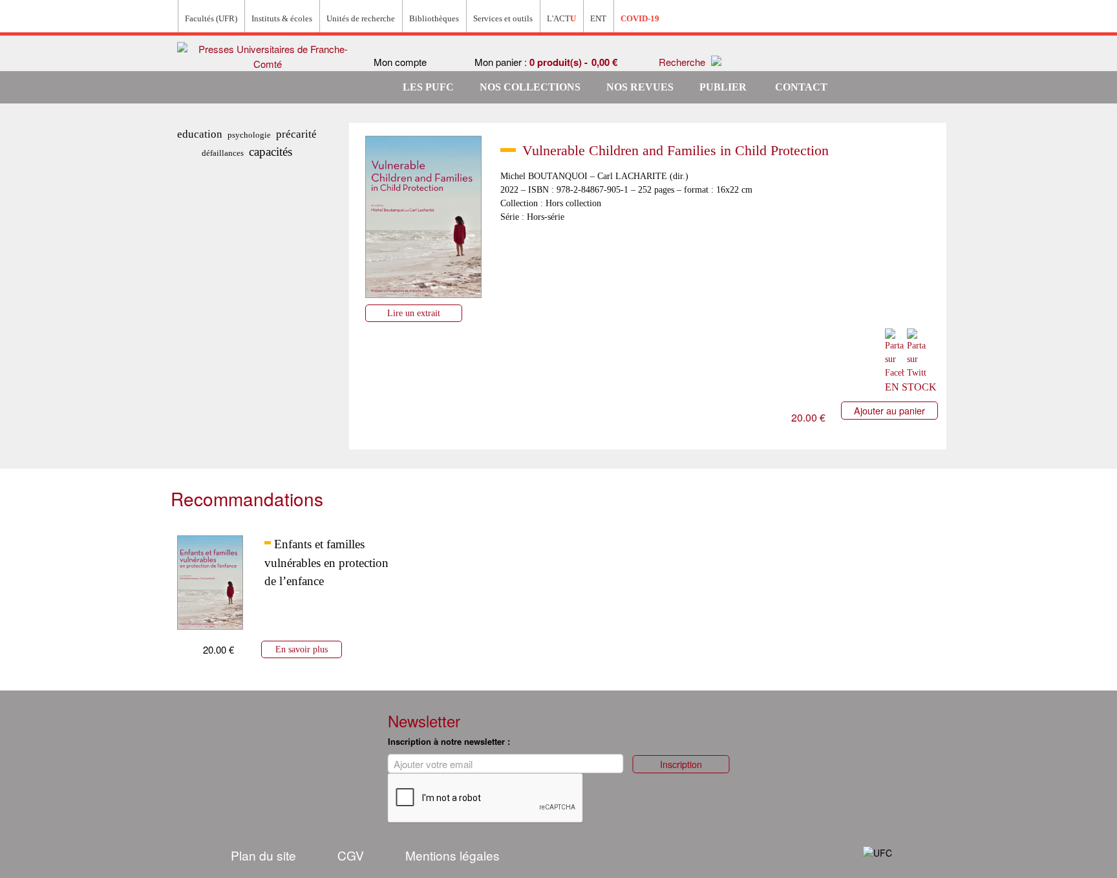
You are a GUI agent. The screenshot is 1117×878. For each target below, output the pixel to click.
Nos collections (530, 86)
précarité (296, 134)
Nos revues (640, 86)
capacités (270, 151)
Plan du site (263, 855)
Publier (723, 86)
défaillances (223, 153)
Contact (801, 86)
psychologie (249, 135)
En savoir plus (301, 649)
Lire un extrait (413, 313)
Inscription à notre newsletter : (449, 741)
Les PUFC (428, 86)
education (199, 134)
